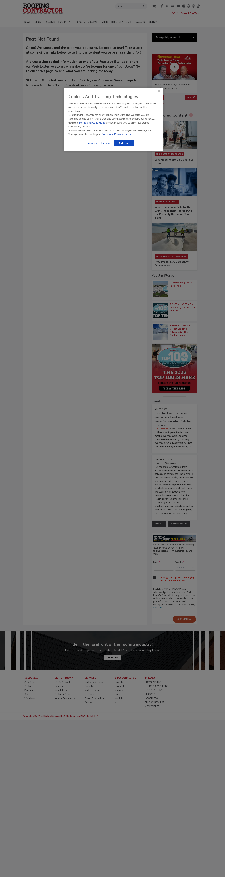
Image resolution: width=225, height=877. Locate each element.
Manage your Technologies (98, 143)
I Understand (124, 143)
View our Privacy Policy (116, 134)
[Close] (159, 91)
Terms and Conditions (92, 122)
